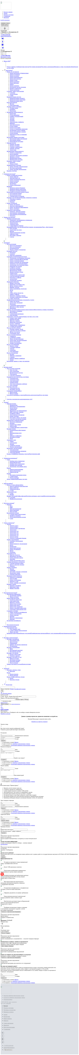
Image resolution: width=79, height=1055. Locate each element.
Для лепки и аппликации (47, 66)
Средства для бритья (15, 375)
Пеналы (12, 569)
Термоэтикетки (14, 223)
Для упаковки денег (15, 629)
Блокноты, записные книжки (17, 211)
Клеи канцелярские (12, 102)
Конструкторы (14, 642)
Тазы (11, 291)
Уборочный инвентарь (13, 281)
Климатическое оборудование (18, 430)
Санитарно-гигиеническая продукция (17, 256)
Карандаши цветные (15, 548)
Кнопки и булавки (15, 145)
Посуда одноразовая (15, 247)
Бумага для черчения (15, 580)
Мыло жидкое (13, 392)
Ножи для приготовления (16, 339)
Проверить (3, 832)
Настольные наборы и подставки (15, 137)
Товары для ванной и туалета (26, 300)
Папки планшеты (14, 85)
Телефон (17, 737)
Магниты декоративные (16, 617)
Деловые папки (14, 108)
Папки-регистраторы (15, 78)
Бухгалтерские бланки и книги (20, 192)
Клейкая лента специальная (17, 463)
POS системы (13, 228)
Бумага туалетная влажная (17, 260)
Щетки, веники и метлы (16, 286)
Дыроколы (9, 165)
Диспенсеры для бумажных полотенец (20, 258)
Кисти (11, 545)
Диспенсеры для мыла (16, 280)
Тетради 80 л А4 (14, 531)
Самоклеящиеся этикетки (16, 225)
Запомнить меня (6, 701)
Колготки (12, 671)
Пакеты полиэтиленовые (16, 469)
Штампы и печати (14, 157)
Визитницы (13, 110)
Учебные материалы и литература (16, 562)
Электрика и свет (11, 440)
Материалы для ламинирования (18, 410)
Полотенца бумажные (15, 269)
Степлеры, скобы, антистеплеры (15, 91)
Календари (9, 192)
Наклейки (12, 559)
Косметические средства (16, 372)
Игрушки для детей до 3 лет (14, 657)
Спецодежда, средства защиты (15, 316)
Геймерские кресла (15, 489)
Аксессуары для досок (16, 229)
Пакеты (9, 468)
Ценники (9, 227)
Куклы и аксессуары (15, 654)
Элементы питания (15, 445)
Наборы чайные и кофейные (17, 358)
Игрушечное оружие (15, 651)
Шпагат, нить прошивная (53, 633)
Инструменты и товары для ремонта (43, 309)
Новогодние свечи (15, 605)
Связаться (3, 978)
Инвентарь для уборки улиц (17, 284)
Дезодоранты (13, 374)
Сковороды (13, 336)
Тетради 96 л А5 (14, 535)
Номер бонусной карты (7, 829)
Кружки (12, 354)
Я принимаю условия (10, 742)
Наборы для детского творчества (18, 644)
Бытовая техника (11, 428)
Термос (12, 359)
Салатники (13, 350)
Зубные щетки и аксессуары (17, 274)
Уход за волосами (14, 371)
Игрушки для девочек (12, 653)
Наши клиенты (8, 1018)
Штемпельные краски (15, 158)
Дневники (12, 570)
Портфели (12, 109)
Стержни (12, 136)
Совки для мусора (14, 298)
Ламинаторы (13, 409)
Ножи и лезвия (14, 163)
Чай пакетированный (15, 508)
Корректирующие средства (14, 97)
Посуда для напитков (12, 353)
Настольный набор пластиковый (18, 138)
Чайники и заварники (15, 355)
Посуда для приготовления (14, 334)
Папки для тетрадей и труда (17, 560)
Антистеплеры (14, 94)
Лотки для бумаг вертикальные (18, 169)
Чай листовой (13, 511)
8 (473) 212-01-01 (5, 20)
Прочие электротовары (16, 447)
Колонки (12, 423)
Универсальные (14, 382)
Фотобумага (13, 183)
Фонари (12, 444)
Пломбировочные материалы (38, 633)
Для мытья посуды (15, 388)
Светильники (13, 442)
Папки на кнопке (14, 76)
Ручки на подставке (15, 127)
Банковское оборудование (13, 633)
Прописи (12, 566)
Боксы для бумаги (14, 208)
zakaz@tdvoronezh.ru (6, 36)
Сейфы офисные (21, 496)
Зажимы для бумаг (15, 148)
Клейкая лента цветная (16, 465)
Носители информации (16, 421)
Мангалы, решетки (15, 320)
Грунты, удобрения (15, 323)
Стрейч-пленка (14, 476)
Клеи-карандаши (14, 105)
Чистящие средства (15, 389)
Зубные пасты (13, 273)
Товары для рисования (13, 539)
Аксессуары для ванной (16, 302)
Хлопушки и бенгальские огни (18, 609)
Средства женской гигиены (17, 276)
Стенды (12, 236)
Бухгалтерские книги (15, 194)
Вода (11, 506)
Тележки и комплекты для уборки (19, 297)
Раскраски (12, 552)
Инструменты (13, 312)
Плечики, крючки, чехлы (16, 329)
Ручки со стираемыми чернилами (19, 129)
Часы (11, 434)
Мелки (11, 550)
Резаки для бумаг (14, 416)
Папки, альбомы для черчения (18, 582)
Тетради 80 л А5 (14, 532)
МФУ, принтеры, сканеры (16, 412)
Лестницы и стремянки (16, 311)
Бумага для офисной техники (14, 175)
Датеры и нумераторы (16, 152)
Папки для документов (13, 71)
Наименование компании (22, 735)
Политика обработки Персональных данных (14, 995)
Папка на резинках (15, 74)
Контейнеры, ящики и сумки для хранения (18, 361)
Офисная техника (11, 403)
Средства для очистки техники (18, 419)
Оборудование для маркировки (34, 227)
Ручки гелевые (14, 126)
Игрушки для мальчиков (13, 647)
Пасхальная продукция (13, 624)
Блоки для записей (15, 204)
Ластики (12, 119)
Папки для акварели (15, 549)
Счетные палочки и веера (16, 563)
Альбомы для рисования (16, 541)
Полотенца (13, 252)
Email (16, 768)
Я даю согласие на (16, 743)
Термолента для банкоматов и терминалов (21, 220)
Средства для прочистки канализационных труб (19, 399)
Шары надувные (14, 597)
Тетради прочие (14, 536)
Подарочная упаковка (15, 595)
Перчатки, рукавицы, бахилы (17, 295)
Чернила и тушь (14, 581)
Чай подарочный (14, 510)
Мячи (11, 648)
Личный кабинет (7, 693)
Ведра (11, 290)
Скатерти (12, 254)
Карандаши (13, 113)
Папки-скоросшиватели (16, 77)
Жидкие (12, 104)
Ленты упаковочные (12, 479)
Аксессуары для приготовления (18, 340)
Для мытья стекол (14, 379)
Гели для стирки (43, 395)
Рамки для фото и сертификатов (18, 612)
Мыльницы (13, 308)
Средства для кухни (12, 386)
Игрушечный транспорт (16, 650)
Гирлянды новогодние (16, 599)
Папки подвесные (14, 90)
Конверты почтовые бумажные (18, 190)
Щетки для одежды (15, 332)
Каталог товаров (8, 12)
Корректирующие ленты (16, 101)
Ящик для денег (14, 632)
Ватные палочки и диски (16, 272)
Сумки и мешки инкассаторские (18, 630)
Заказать (3, 740)
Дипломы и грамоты (15, 199)
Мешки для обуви (14, 588)
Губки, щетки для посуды (16, 293)
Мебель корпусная (11, 492)
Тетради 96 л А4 (14, 534)
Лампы (12, 441)
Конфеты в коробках (15, 515)
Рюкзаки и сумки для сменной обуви (64, 66)
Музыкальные (13, 646)
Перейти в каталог (5, 713)
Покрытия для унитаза (16, 266)
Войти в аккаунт (5, 704)
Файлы (12, 84)
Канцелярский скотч (15, 462)
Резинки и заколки (15, 655)
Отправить (3, 759)
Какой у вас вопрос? (19, 758)
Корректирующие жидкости (17, 98)
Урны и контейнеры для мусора (18, 288)
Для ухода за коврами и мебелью (18, 384)
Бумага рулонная (14, 181)
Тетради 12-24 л (14, 525)
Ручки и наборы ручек (13, 66)
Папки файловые (14, 83)
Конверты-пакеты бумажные (17, 188)
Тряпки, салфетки (14, 294)
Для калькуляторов (15, 452)
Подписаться (4, 844)
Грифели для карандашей (16, 116)
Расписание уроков (15, 573)
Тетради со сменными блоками (18, 538)
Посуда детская (14, 662)
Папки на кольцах (14, 81)
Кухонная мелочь (14, 248)
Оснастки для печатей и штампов (19, 155)
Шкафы (12, 494)
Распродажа (9, 684)
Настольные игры (14, 640)
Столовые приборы (15, 347)
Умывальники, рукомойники (17, 325)
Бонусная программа (9, 1027)
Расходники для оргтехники (14, 448)
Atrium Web (8, 1003)
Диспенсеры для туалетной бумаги (19, 265)
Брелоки (12, 616)
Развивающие (13, 643)
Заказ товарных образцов (7, 946)
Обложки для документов (13, 197)
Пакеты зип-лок (14, 472)
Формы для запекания (15, 343)
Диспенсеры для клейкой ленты (18, 466)
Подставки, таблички (15, 235)
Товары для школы (12, 567)
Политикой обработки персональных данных (23, 745)
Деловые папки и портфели (14, 106)
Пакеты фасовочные (15, 470)
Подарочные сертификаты (14, 620)
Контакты (6, 17)
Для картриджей (14, 449)
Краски (12, 542)
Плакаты (12, 201)
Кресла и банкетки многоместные (19, 486)
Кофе (11, 507)
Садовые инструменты (16, 326)
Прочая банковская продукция (68, 633)
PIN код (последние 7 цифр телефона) (11, 831)
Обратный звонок (8, 1049)
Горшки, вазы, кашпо (15, 318)
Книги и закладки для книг (17, 564)
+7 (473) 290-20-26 (5, 55)
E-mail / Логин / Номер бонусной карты (11, 696)
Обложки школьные (15, 574)
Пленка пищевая (14, 477)
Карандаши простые (24, 66)
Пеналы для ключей (25, 633)
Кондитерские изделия (13, 513)
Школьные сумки (14, 587)
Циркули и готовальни (16, 577)
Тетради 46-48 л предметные (17, 528)
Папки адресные (14, 615)
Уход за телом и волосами (13, 368)
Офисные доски (14, 234)
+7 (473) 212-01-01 (5, 34)
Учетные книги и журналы (17, 196)
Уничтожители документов (17, 415)
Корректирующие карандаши (17, 99)
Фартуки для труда (15, 555)
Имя (16, 749)
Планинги (12, 215)
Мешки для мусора (15, 283)
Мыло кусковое (14, 393)
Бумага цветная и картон (16, 557)
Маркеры (12, 123)
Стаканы (12, 357)
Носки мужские (14, 674)
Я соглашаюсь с (18, 745)
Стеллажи (12, 497)
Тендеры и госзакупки (10, 1010)
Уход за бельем (14, 385)
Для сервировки (14, 351)
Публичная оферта (8, 999)
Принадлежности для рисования (18, 543)
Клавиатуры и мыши (15, 424)
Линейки (12, 120)
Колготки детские (14, 679)
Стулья (12, 490)
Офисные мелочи (11, 143)
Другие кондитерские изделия (18, 517)
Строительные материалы (17, 313)
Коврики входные (14, 319)
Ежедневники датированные (17, 213)
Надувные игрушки (15, 660)
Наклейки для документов (19, 227)
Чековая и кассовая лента (13, 218)
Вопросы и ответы (9, 1012)
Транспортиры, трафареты (17, 122)
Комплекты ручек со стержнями (18, 134)
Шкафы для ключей (12, 496)
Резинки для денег (15, 144)
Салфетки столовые (15, 267)
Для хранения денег (12, 627)
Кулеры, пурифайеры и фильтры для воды (18, 454)
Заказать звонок (5, 820)
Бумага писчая (14, 182)
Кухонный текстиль (12, 251)
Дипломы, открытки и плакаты (28, 197)
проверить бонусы (5, 23)
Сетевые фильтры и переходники (18, 427)
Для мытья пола (14, 378)
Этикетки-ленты (14, 224)
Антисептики (13, 279)
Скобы (11, 95)
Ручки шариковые (14, 115)
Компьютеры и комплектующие (15, 420)
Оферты (16, 742)
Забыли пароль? (4, 702)
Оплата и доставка (9, 14)
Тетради (9, 524)
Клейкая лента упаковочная (17, 461)
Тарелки (12, 348)
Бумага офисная (14, 176)
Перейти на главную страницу (39, 721)
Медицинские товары (15, 270)
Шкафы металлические (16, 498)
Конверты (9, 186)
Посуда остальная (11, 244)
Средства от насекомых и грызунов (16, 395)
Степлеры (12, 92)
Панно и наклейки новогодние (18, 608)
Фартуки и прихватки (15, 255)
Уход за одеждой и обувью (14, 327)
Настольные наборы (15, 140)
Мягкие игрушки (14, 658)
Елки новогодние (14, 601)
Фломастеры (13, 546)
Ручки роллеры (14, 133)
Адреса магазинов (8, 1023)
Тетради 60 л (13, 529)
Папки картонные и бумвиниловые (19, 73)
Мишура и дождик (15, 602)
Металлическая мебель (49, 496)
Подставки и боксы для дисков (18, 417)
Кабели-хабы (13, 426)
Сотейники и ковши (15, 337)
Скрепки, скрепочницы (16, 147)
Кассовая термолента (15, 221)
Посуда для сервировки (13, 344)
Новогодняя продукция (13, 598)
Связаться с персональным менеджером (10, 911)
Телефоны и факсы (15, 413)
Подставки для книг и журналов (18, 571)
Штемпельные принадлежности (15, 151)
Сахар (11, 518)
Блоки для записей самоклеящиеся (19, 207)
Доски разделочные (15, 341)
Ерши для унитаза (14, 301)
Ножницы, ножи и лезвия (13, 161)
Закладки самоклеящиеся (16, 206)
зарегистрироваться (15, 704)
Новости (6, 1020)
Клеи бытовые (14, 315)
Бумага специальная (15, 185)
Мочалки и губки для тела (17, 307)
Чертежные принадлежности (14, 576)
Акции (5, 13)
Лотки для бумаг (16, 165)
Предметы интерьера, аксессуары (34, 496)
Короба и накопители (15, 88)
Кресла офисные (14, 487)
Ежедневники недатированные (18, 214)
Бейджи (12, 231)
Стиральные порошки (12, 390)
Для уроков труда (11, 553)
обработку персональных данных (21, 743)
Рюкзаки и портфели (15, 585)
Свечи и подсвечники (15, 613)
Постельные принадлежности (26, 309)
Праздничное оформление (14, 594)
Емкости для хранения (13, 309)
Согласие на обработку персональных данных (14, 997)
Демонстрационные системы (17, 232)
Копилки (12, 619)
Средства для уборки (23, 377)
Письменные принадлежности (15, 112)
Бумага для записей (12, 203)
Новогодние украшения (16, 606)
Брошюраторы (13, 405)
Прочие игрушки (26, 664)
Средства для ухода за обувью (18, 330)
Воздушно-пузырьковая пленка (18, 475)
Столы (11, 493)
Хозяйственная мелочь (13, 300)
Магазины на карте (6, 57)
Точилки (12, 117)
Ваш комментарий (19, 775)
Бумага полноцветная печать (17, 179)
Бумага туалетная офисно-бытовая (19, 259)
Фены (11, 438)
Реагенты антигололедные (32, 395)
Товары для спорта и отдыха (14, 664)
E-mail (16, 739)
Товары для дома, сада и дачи (30, 316)
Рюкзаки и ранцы (11, 584)
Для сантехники (14, 381)
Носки (8, 672)
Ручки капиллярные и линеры (18, 131)
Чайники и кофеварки (15, 435)
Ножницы (12, 162)
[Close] (1, 734)
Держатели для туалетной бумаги (18, 263)
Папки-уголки (13, 80)
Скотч (8, 459)
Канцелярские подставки (16, 141)
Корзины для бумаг (12, 170)
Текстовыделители (15, 124)
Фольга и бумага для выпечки (18, 249)
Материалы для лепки (15, 556)
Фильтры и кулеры (15, 437)
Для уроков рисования (35, 66)
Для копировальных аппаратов (18, 451)
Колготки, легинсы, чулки (14, 670)
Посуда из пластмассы (16, 245)
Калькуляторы (13, 408)
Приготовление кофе (34, 454)
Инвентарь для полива (16, 322)
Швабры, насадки (14, 287)
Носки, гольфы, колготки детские (16, 677)
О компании (7, 16)
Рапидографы (13, 578)
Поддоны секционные (16, 168)
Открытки (12, 200)
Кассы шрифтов (14, 154)
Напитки (9, 504)
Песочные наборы (14, 661)
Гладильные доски (15, 333)
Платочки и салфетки (15, 277)
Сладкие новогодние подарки (18, 514)
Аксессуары (13, 150)
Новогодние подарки (15, 604)
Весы (11, 431)
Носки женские (14, 675)
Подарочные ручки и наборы (17, 130)
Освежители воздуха (12, 377)
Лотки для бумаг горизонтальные (18, 166)
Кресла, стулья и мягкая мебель (15, 485)
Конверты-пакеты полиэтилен (18, 189)
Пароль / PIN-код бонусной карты (9, 698)
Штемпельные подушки (16, 159)
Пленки (9, 473)
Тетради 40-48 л (14, 527)
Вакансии (6, 1025)
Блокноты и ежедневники (13, 210)
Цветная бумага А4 (15, 178)
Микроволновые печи (16, 433)
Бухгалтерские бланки (16, 193)
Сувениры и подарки (12, 611)
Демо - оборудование (47, 227)
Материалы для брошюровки (17, 406)
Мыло (20, 390)
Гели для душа (13, 370)
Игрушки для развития (13, 639)
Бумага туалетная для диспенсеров (19, 262)
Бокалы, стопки (14, 346)
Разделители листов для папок (18, 87)
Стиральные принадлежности (18, 305)
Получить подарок (5, 933)
